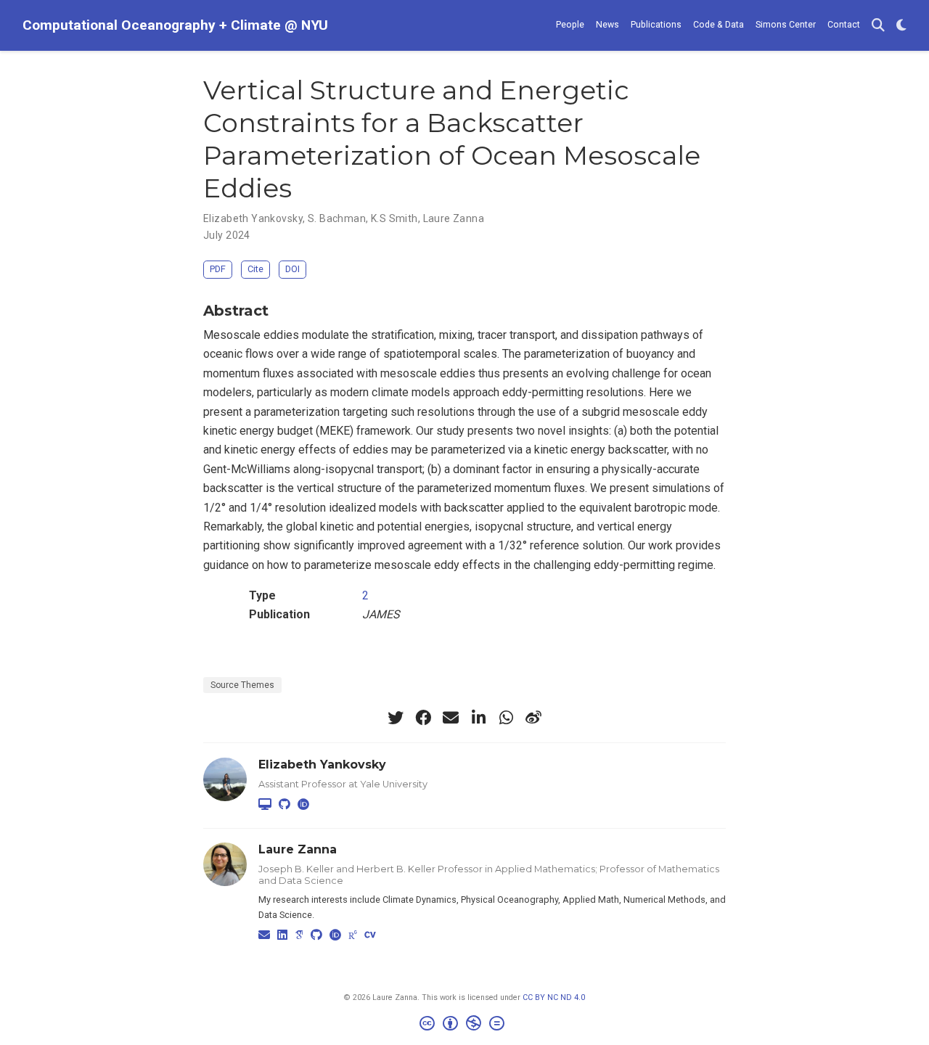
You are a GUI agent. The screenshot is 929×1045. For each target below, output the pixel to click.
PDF (218, 268)
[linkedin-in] (478, 718)
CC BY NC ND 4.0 (554, 997)
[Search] (878, 25)
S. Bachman (337, 218)
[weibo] (533, 718)
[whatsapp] (506, 718)
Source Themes (242, 685)
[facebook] (423, 718)
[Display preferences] (901, 25)
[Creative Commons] (465, 1025)
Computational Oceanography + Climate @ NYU (175, 25)
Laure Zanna (454, 218)
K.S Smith (394, 218)
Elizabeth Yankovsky (253, 218)
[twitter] (395, 718)
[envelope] (451, 718)
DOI (292, 268)
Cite (255, 268)
